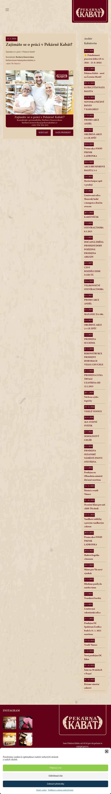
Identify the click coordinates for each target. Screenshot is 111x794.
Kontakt (43, 133)
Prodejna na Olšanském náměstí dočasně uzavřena (93, 476)
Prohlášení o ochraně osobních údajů (60, 790)
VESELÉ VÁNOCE (93, 411)
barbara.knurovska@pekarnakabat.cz (20, 60)
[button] (106, 751)
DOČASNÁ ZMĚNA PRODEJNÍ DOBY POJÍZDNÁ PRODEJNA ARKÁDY (93, 249)
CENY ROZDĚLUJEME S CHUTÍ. (92, 271)
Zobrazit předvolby (55, 784)
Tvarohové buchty (92, 598)
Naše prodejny (63, 133)
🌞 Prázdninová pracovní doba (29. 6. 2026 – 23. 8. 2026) (94, 59)
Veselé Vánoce (90, 645)
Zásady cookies (41, 790)
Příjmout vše (56, 768)
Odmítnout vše (56, 776)
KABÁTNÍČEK (91, 217)
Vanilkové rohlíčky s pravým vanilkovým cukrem (94, 523)
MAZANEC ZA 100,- (94, 314)
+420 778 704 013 (13, 64)
